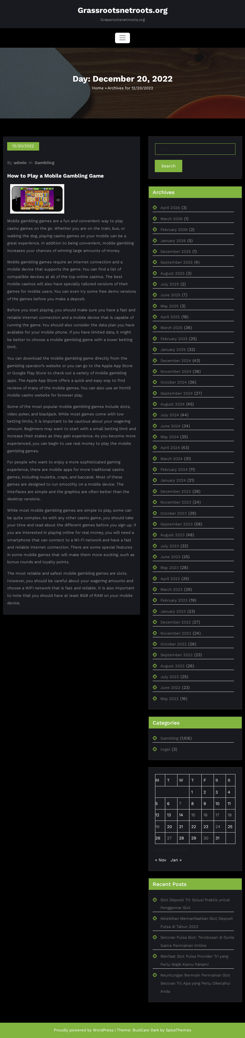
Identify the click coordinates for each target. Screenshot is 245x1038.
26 (157, 838)
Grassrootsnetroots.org (123, 10)
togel (165, 749)
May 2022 (169, 698)
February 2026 (174, 229)
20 (169, 826)
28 (181, 838)
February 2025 (174, 339)
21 (181, 826)
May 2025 (169, 306)
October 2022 (173, 644)
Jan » (176, 859)
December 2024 (175, 360)
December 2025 (175, 251)
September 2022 (176, 655)
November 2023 (175, 502)
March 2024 (171, 458)
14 (181, 814)
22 (193, 826)
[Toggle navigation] (122, 38)
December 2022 (175, 622)
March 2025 (171, 327)
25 (230, 826)
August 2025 (172, 273)
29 (193, 838)
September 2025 (176, 262)
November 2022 (175, 633)
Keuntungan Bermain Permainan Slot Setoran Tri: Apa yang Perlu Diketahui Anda (195, 983)
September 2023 (176, 524)
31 (217, 838)
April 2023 (170, 578)
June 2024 (170, 426)
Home (98, 88)
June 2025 (170, 295)
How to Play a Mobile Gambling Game (55, 176)
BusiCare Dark (146, 1030)
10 (217, 803)
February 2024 (174, 469)
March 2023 (171, 589)
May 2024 (169, 437)
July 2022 (169, 677)
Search (168, 165)
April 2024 (170, 447)
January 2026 (173, 240)
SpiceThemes (178, 1030)
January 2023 (173, 611)
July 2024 (169, 415)
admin (20, 162)
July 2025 (169, 284)
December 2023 (175, 491)
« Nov (160, 859)
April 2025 (170, 317)
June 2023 (170, 557)
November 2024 (175, 371)
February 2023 (174, 600)
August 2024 (172, 404)
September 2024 (176, 393)
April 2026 (170, 207)
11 (229, 803)
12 (157, 814)
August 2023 (172, 535)
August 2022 (172, 666)
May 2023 (169, 567)
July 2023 (169, 546)
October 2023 (173, 513)
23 (205, 826)
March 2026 (171, 219)
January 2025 (173, 349)
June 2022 (170, 687)
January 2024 (173, 480)
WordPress (103, 1030)
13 (169, 814)
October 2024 (173, 382)
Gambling (44, 162)
